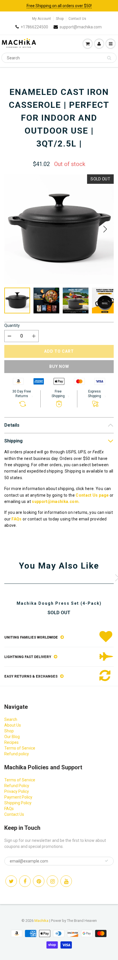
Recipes (11, 742)
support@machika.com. (56, 501)
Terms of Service (19, 748)
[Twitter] (11, 881)
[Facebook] (25, 881)
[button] (105, 229)
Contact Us (77, 19)
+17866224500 (34, 27)
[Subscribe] (107, 860)
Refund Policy (16, 785)
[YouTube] (66, 881)
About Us (12, 725)
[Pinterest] (38, 881)
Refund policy (16, 754)
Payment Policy (18, 797)
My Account (41, 19)
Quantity (12, 325)
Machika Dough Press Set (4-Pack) (59, 603)
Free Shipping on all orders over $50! (59, 5)
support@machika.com (81, 27)
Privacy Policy (16, 791)
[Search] (109, 58)
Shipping (13, 441)
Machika (41, 920)
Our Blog (12, 736)
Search (10, 719)
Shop (60, 19)
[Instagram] (52, 881)
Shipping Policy (18, 803)
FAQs (16, 519)
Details (11, 425)
